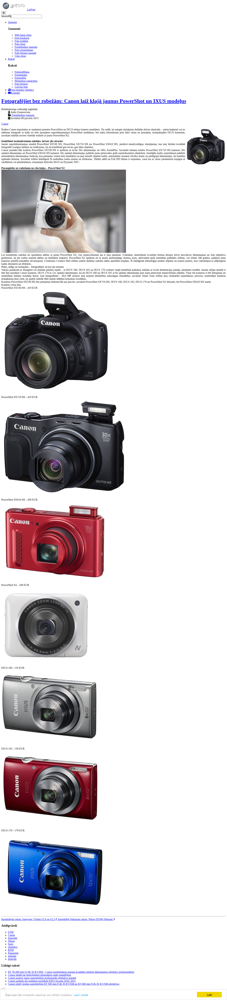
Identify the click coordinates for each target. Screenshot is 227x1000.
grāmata (12, 956)
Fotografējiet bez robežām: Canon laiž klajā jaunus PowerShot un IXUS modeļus (93, 101)
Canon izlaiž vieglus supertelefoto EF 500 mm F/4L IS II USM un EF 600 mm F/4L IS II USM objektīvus (63, 984)
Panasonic (13, 953)
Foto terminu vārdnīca (22, 89)
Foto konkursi (22, 38)
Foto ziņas (20, 44)
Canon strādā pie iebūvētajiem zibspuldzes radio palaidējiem (39, 975)
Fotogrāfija (20, 78)
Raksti (11, 59)
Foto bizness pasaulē (25, 53)
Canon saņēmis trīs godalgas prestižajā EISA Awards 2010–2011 (42, 981)
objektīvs (12, 947)
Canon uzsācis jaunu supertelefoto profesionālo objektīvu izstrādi (42, 978)
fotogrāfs (12, 938)
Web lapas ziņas (23, 35)
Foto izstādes (21, 41)
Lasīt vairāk (81, 995)
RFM (11, 950)
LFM (10, 932)
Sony (10, 944)
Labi (209, 995)
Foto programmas (24, 50)
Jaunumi (12, 22)
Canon (4, 123)
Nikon (11, 941)
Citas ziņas (20, 56)
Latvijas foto (21, 86)
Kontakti (15, 92)
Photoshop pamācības (26, 80)
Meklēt (5, 16)
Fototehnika (21, 75)
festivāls (12, 959)
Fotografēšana (22, 72)
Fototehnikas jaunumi (26, 47)
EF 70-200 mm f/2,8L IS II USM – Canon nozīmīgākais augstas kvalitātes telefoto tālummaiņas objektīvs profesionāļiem (71, 972)
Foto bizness (21, 83)
